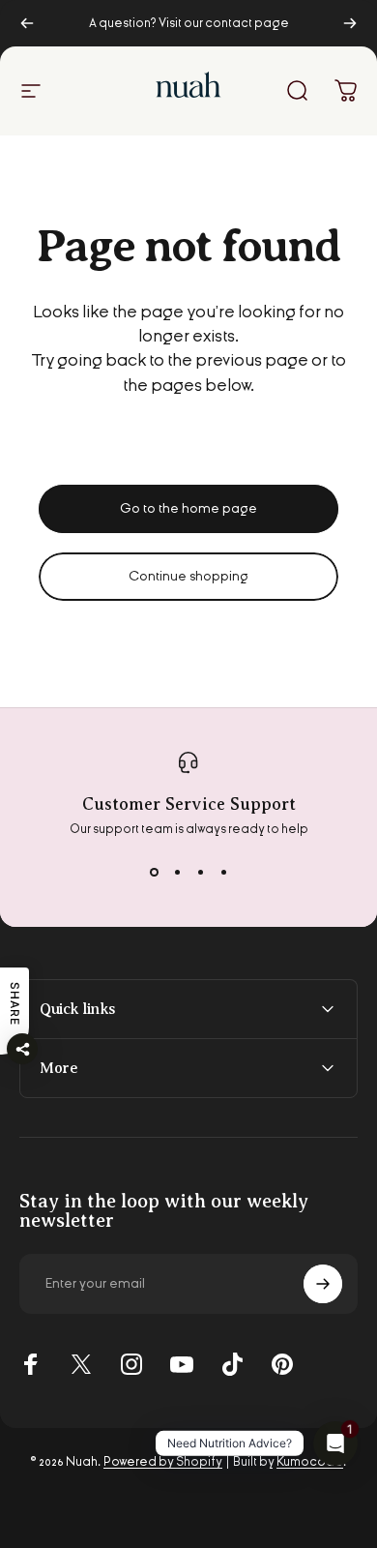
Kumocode (309, 1462)
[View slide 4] (223, 871)
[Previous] (27, 23)
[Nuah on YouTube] (181, 1364)
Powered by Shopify (162, 1462)
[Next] (350, 23)
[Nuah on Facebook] (31, 1364)
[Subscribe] (323, 1284)
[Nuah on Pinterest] (282, 1364)
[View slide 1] (153, 871)
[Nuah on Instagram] (131, 1364)
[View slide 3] (200, 871)
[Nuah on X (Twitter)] (81, 1364)
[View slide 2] (176, 871)
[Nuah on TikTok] (232, 1364)
